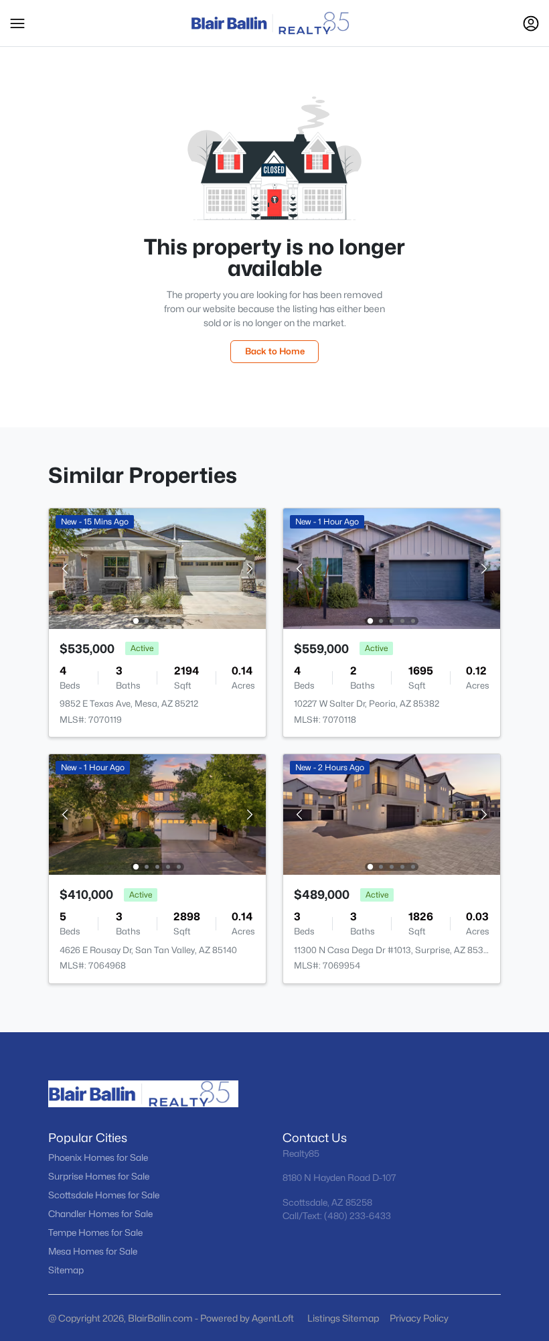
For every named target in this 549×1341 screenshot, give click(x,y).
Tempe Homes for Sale (95, 1232)
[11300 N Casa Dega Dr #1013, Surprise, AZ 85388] (391, 813)
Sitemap (66, 1270)
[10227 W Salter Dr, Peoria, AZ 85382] (391, 567)
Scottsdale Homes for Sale (103, 1195)
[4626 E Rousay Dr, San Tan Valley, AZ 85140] (157, 813)
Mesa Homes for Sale (92, 1251)
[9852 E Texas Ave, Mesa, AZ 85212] (157, 567)
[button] (17, 23)
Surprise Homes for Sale (98, 1176)
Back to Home (275, 351)
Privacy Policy (419, 1318)
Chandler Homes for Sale (100, 1213)
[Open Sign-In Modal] (531, 23)
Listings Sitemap (343, 1318)
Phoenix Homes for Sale (98, 1157)
